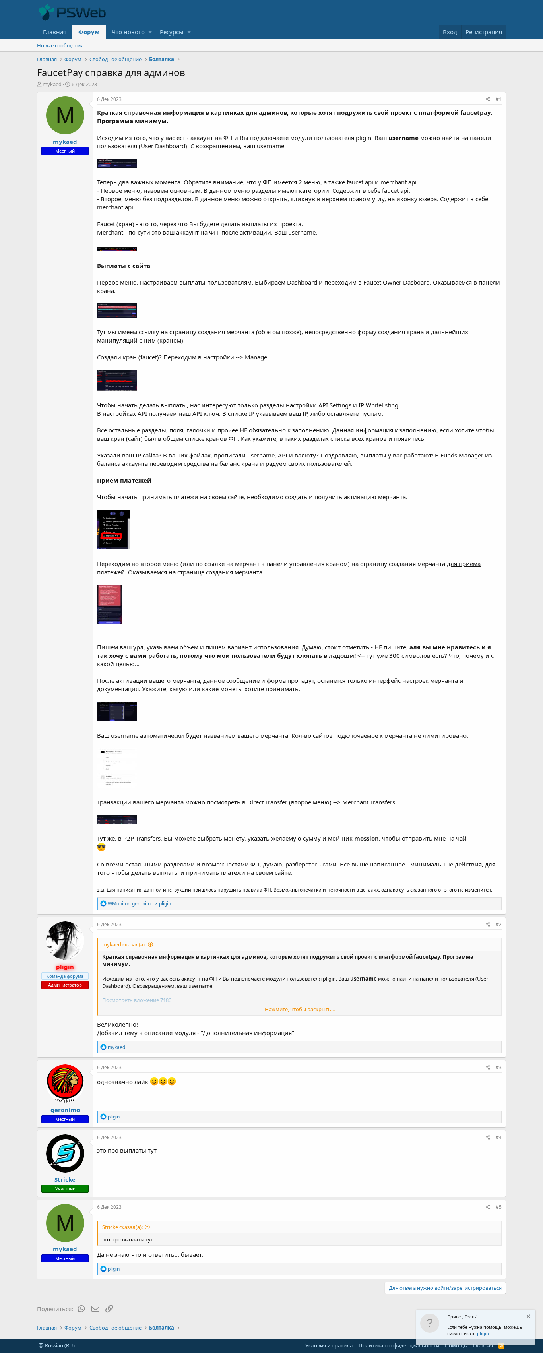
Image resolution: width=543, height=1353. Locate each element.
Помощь (456, 1345)
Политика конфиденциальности (399, 1345)
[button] (150, 32)
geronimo (65, 1110)
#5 (499, 1207)
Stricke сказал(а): (122, 1227)
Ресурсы (172, 32)
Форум (89, 32)
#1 (499, 99)
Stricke (65, 1179)
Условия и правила (329, 1345)
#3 (499, 1067)
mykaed (52, 84)
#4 (499, 1137)
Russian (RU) (59, 1345)
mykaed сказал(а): (124, 944)
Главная (54, 32)
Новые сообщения (60, 45)
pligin (483, 1333)
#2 (499, 924)
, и (139, 903)
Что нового (128, 32)
